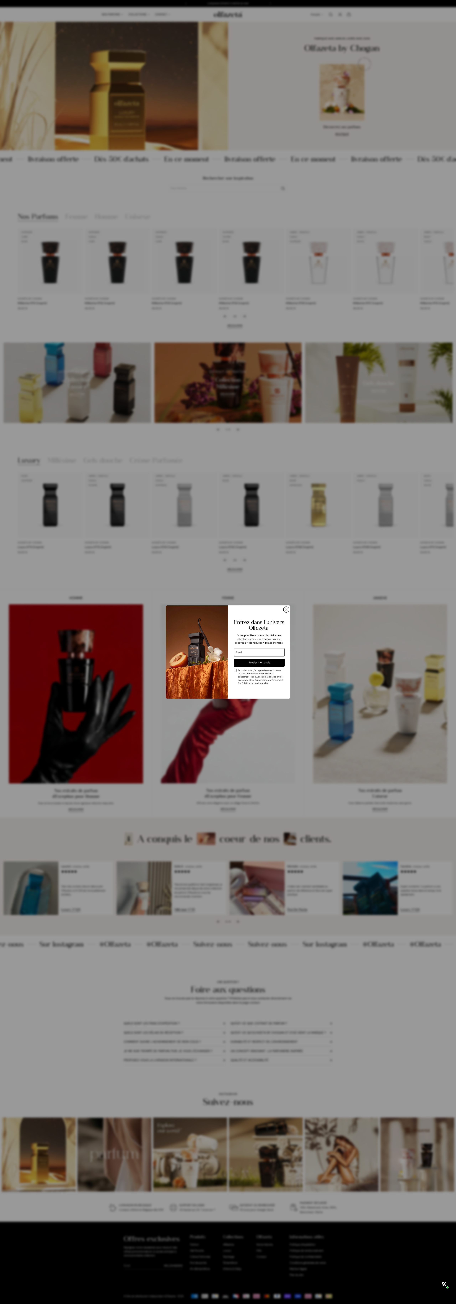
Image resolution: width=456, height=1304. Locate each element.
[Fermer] (286, 609)
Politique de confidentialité (255, 683)
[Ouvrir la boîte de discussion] (444, 1284)
